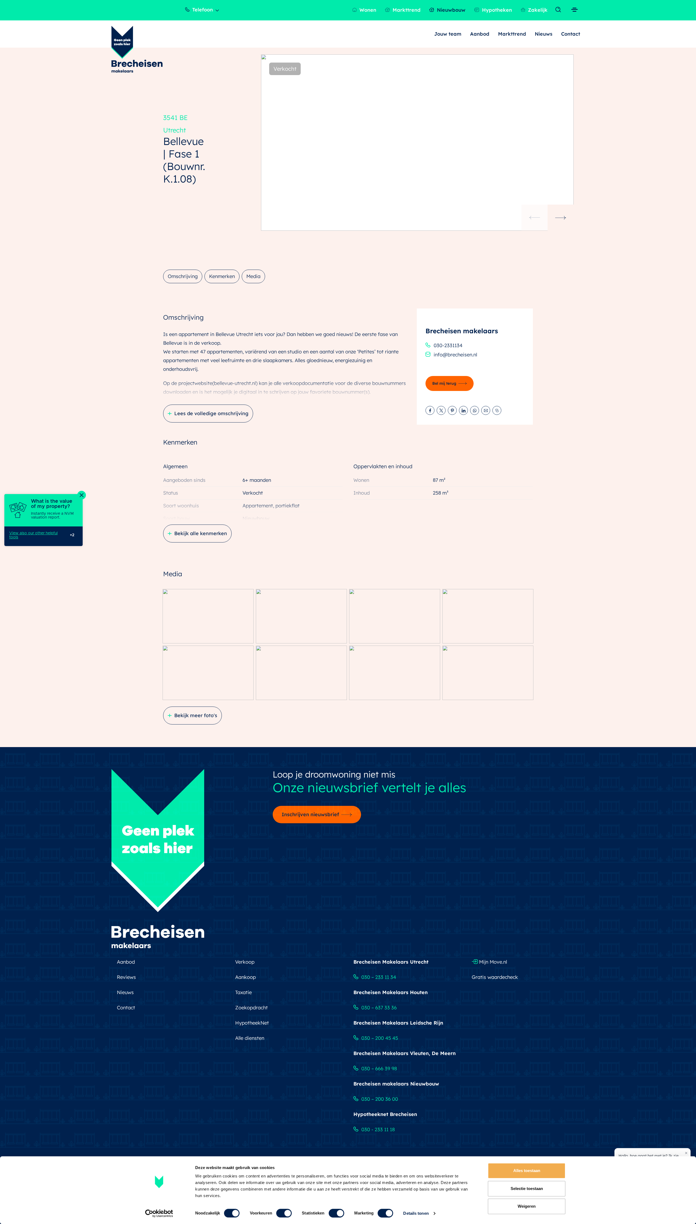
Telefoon (202, 10)
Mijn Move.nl (492, 962)
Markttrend (406, 10)
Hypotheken (496, 10)
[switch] (284, 1213)
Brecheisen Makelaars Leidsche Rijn (398, 1023)
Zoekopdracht (251, 1007)
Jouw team (447, 34)
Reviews (126, 977)
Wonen (367, 10)
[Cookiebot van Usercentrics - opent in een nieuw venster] (159, 1213)
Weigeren (527, 1206)
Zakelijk (537, 10)
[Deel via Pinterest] (452, 410)
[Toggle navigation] (559, 10)
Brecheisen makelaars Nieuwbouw (396, 1084)
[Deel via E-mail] (485, 410)
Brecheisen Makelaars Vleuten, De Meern (404, 1053)
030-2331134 (448, 345)
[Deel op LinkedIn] (463, 410)
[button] (561, 218)
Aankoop (245, 977)
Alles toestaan (526, 1170)
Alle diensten (249, 1038)
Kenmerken (222, 276)
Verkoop (244, 962)
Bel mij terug (444, 383)
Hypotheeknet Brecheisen (385, 1114)
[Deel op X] (441, 410)
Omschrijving (183, 276)
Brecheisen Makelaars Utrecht (390, 962)
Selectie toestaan (527, 1188)
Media (253, 276)
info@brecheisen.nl (455, 355)
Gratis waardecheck (495, 977)
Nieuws (543, 34)
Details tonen (415, 1213)
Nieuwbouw (450, 10)
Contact (570, 34)
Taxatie (243, 992)
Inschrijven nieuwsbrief (310, 814)
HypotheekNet (252, 1023)
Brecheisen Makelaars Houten (390, 992)
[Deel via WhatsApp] (474, 410)
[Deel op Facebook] (429, 410)
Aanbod (479, 34)
